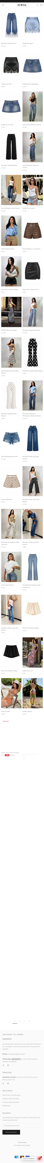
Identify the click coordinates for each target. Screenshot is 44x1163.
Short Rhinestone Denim (9, 456)
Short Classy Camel (7, 249)
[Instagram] (8, 1065)
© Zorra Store (22, 1142)
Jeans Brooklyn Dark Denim (10, 208)
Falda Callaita (27, 711)
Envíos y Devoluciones (10, 1102)
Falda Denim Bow (7, 124)
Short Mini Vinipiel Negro (9, 289)
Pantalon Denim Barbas (31, 838)
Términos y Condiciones (11, 1095)
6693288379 (16, 1059)
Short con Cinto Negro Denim (11, 795)
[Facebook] (3, 1065)
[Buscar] (38, 5)
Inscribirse (11, 1132)
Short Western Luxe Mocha (31, 249)
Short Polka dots (6, 499)
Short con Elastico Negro (9, 671)
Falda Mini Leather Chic (30, 289)
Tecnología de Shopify (22, 1145)
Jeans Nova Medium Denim (32, 124)
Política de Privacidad (10, 1099)
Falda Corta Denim (29, 208)
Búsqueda (6, 1106)
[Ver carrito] (41, 5)
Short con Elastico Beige (31, 628)
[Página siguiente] (29, 1021)
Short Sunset (5, 711)
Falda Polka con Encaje (9, 330)
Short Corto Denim (7, 585)
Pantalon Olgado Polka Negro (33, 371)
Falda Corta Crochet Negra (10, 752)
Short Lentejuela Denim (9, 838)
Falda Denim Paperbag (30, 84)
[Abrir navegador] (3, 5)
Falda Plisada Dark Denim (10, 921)
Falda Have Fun (28, 671)
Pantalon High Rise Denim (31, 330)
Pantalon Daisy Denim (8, 43)
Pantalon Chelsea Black (9, 165)
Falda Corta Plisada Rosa (9, 1007)
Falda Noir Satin (28, 43)
